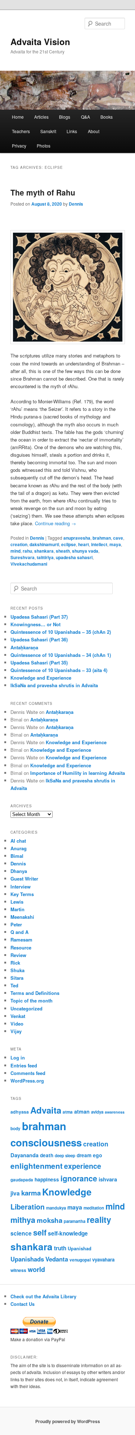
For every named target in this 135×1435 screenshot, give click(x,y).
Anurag (18, 848)
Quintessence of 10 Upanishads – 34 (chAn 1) (60, 654)
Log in (17, 1057)
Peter (16, 924)
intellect (99, 544)
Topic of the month (31, 1000)
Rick (15, 962)
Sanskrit (48, 131)
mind (15, 551)
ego (97, 1155)
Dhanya (18, 871)
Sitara (16, 977)
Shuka (17, 970)
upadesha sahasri (74, 557)
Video (16, 1023)
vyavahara (103, 1259)
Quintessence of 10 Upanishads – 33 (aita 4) (58, 670)
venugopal (80, 1260)
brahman (102, 538)
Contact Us (22, 1303)
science (21, 1233)
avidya (97, 1112)
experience (82, 1166)
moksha (49, 1220)
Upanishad (79, 1248)
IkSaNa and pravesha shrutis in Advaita (54, 685)
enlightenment (36, 1165)
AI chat (18, 840)
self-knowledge (68, 1233)
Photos (43, 145)
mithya (22, 1219)
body (15, 1128)
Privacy (19, 145)
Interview (20, 886)
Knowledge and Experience (40, 677)
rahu (27, 551)
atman (82, 1111)
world (36, 1269)
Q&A (85, 117)
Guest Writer (24, 878)
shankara (44, 551)
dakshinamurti (44, 544)
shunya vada (85, 551)
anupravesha (76, 538)
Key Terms (22, 894)
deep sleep (65, 1156)
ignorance (78, 1178)
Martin (17, 909)
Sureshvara (22, 557)
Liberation (27, 1207)
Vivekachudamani (28, 564)
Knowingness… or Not (35, 624)
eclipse (68, 544)
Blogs (64, 117)
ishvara (108, 1179)
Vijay (16, 1031)
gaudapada (21, 1180)
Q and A (19, 932)
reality (99, 1219)
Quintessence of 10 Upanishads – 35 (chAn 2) (60, 631)
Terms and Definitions (34, 992)
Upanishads (27, 1259)
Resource (20, 947)
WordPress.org (27, 1080)
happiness (47, 1179)
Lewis (16, 901)
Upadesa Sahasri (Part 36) (39, 639)
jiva (15, 1193)
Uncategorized (26, 1008)
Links (72, 131)
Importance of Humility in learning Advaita (77, 772)
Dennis (76, 204)
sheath (63, 551)
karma (31, 1193)
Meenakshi (22, 916)
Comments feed (27, 1073)
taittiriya (45, 557)
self (39, 1232)
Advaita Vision (40, 41)
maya (115, 544)
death (46, 1155)
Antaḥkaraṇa (24, 647)
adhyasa (19, 1112)
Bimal (16, 855)
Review (18, 955)
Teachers (21, 131)
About (93, 131)
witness (18, 1270)
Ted (14, 985)
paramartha (74, 1221)
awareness (115, 1112)
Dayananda (24, 1155)
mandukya (56, 1208)
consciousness (46, 1142)
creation (18, 544)
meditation (94, 1208)
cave (118, 538)
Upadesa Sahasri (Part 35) (39, 662)
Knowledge (66, 1191)
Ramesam (21, 939)
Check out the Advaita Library (43, 1296)
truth (60, 1248)
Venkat (17, 1016)
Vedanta (56, 1259)
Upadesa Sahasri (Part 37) (39, 616)
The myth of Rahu (42, 192)
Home (18, 117)
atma (68, 1112)
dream (84, 1155)
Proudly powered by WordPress (67, 1421)
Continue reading (55, 523)
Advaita (45, 1110)
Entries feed (23, 1065)
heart (83, 544)
